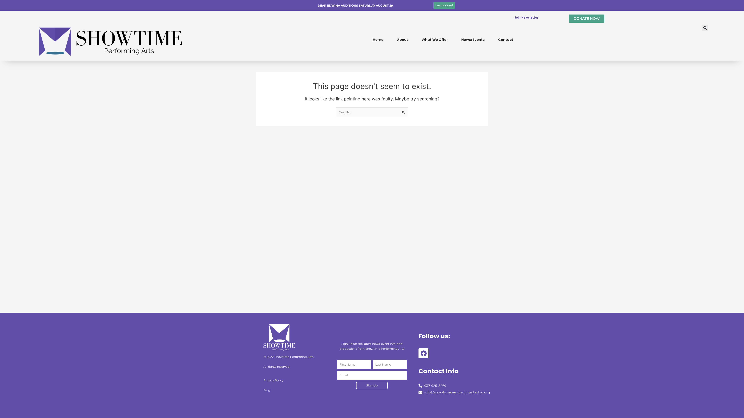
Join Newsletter (526, 17)
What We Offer (435, 39)
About (402, 39)
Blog (267, 390)
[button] (705, 28)
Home (378, 39)
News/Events (473, 39)
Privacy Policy (273, 380)
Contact (505, 39)
